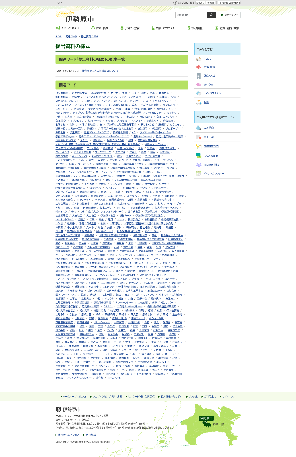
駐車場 (111, 251)
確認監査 (79, 109)
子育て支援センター (66, 160)
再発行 (128, 192)
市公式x (130, 116)
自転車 (59, 358)
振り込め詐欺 (96, 251)
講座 (91, 326)
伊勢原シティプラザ (147, 255)
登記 (165, 366)
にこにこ (158, 168)
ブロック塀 (116, 184)
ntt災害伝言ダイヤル (148, 267)
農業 (143, 152)
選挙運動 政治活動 (66, 140)
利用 (76, 354)
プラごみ (168, 160)
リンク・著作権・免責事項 (141, 396)
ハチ (136, 294)
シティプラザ (125, 255)
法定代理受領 (79, 93)
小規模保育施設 (170, 219)
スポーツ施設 (110, 350)
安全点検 (89, 184)
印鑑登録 (88, 346)
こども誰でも (63, 109)
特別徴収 (129, 310)
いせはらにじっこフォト (68, 101)
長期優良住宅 (63, 366)
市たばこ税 (127, 338)
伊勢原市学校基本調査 (122, 168)
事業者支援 (62, 156)
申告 (118, 366)
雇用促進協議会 (64, 199)
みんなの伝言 (91, 350)
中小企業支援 (74, 227)
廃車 (154, 302)
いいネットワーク (65, 219)
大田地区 (77, 215)
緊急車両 (70, 243)
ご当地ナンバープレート (129, 306)
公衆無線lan (121, 354)
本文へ (59, 3)
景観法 (122, 314)
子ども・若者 (147, 124)
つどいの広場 (152, 156)
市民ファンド (138, 318)
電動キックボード (142, 136)
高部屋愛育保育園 (147, 140)
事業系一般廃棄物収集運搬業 (117, 128)
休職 (141, 310)
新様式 (163, 97)
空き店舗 (100, 199)
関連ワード (71, 36)
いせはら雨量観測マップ (102, 267)
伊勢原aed (151, 211)
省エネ (155, 370)
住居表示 (177, 342)
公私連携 (139, 203)
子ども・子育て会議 (66, 279)
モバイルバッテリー (162, 101)
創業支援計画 (116, 199)
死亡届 (157, 350)
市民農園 (144, 168)
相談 (90, 330)
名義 (152, 93)
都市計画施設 (163, 192)
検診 (82, 326)
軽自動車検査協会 (65, 310)
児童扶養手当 (126, 251)
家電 (154, 235)
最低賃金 (169, 196)
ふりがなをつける (186, 3)
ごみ (58, 255)
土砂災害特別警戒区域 (68, 263)
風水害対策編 (147, 286)
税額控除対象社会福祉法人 (70, 188)
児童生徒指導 (115, 196)
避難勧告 (176, 283)
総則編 (59, 290)
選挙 (181, 196)
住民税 (59, 338)
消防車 (94, 243)
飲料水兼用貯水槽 (168, 271)
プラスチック (85, 164)
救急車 (82, 243)
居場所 (162, 124)
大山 (130, 298)
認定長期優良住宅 (84, 366)
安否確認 (169, 267)
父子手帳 (178, 326)
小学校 (143, 188)
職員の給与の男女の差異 (69, 128)
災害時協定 (126, 267)
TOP (59, 36)
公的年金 (170, 279)
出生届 (152, 342)
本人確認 (161, 362)
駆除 (127, 294)
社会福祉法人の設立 (172, 235)
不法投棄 (148, 283)
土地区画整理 (63, 302)
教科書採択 (151, 219)
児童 (158, 247)
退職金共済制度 (88, 192)
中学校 (59, 223)
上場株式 (120, 176)
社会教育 (150, 184)
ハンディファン (102, 101)
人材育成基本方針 (65, 334)
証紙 (122, 283)
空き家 (156, 196)
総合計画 (113, 334)
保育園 (166, 322)
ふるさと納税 (156, 318)
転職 (118, 294)
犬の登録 (120, 152)
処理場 (59, 377)
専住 (174, 366)
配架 (91, 318)
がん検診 (94, 286)
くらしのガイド (70, 28)
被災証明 (142, 128)
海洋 (71, 164)
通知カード (125, 215)
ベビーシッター (102, 322)
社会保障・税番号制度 (128, 231)
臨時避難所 (62, 259)
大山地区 (91, 215)
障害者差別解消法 (103, 203)
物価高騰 (108, 148)
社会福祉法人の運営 (67, 239)
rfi (134, 132)
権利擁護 (89, 235)
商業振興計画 (89, 176)
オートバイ (170, 354)
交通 (127, 342)
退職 (150, 310)
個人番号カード (104, 231)
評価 (175, 358)
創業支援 (142, 199)
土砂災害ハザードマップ (147, 259)
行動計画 (158, 330)
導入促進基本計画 (151, 180)
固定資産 (168, 370)
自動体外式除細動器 (98, 247)
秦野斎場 (74, 346)
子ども (84, 140)
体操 (98, 298)
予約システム (62, 354)
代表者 (76, 97)
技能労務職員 (63, 251)
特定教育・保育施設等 (100, 109)
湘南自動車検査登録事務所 (161, 306)
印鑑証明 (149, 358)
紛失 (138, 192)
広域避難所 (78, 259)
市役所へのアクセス (68, 435)
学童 (173, 97)
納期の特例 (100, 310)
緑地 (148, 172)
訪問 (144, 326)
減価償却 (139, 366)
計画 (174, 346)
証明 (76, 362)
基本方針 (102, 346)
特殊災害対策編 (127, 286)
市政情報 (197, 28)
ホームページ (114, 377)
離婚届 (169, 227)
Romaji (210, 3)
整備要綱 (168, 120)
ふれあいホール (87, 255)
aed (116, 247)
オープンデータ (104, 172)
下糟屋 (144, 196)
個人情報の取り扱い (172, 396)
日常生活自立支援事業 (68, 235)
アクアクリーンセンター (79, 377)
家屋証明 (79, 370)
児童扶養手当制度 (65, 326)
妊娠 (72, 330)
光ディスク (61, 211)
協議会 (81, 219)
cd (82, 211)
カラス (117, 342)
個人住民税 (172, 310)
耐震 (128, 184)
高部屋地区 (62, 215)
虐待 (140, 247)
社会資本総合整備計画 (129, 172)
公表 (103, 223)
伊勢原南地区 (108, 215)
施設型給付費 (98, 93)
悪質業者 (96, 374)
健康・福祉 (102, 28)
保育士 (133, 152)
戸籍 (58, 116)
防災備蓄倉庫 (63, 267)
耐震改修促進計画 (140, 207)
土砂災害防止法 (117, 263)
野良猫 (92, 124)
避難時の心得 (63, 275)
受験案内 (96, 358)
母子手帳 (60, 330)
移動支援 (144, 346)
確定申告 (79, 283)
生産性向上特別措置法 (68, 184)
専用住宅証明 (63, 370)
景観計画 (86, 314)
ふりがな (172, 112)
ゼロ (156, 160)
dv (82, 160)
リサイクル (148, 294)
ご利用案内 (210, 396)
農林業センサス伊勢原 (68, 168)
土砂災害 (86, 298)
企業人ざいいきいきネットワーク (106, 211)
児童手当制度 (145, 251)
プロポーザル (173, 128)
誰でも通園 (169, 105)
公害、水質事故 (125, 148)
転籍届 (158, 227)
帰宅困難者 (106, 207)
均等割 (161, 334)
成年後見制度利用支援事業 (113, 235)
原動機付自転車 (90, 306)
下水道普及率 (77, 180)
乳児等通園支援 (149, 105)
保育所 (178, 322)
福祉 (58, 350)
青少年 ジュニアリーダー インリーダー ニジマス (104, 136)
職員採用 (124, 358)
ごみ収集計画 (108, 283)
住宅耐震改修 (144, 362)
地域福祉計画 (72, 350)
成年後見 (132, 196)
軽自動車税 (99, 338)
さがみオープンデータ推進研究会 (74, 172)
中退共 (116, 192)
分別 (76, 207)
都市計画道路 (63, 318)
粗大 (160, 203)
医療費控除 (80, 196)
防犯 (69, 358)
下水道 (59, 231)
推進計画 (98, 140)
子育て (122, 330)
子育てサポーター (65, 136)
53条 (149, 192)
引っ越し (60, 346)
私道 (150, 334)
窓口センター (142, 350)
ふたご (111, 326)
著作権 (99, 377)
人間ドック (108, 286)
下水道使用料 (143, 374)
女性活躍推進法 (80, 203)
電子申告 (142, 298)
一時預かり (134, 322)
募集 (107, 180)
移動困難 (131, 227)
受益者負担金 (79, 374)
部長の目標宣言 (87, 223)
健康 (135, 326)
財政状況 (160, 374)
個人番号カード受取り (166, 207)
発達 (149, 247)
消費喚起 (165, 152)
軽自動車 (84, 310)
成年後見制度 (140, 235)
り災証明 (156, 128)
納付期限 (163, 358)
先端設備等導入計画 (126, 180)
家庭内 (101, 160)
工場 (157, 172)
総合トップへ (231, 15)
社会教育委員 (83, 116)
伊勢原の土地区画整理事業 (121, 124)
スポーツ (126, 350)
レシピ (136, 358)
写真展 (134, 314)
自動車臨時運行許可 (67, 306)
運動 (138, 184)
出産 (165, 326)
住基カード (89, 362)
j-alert (79, 271)
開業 (140, 148)
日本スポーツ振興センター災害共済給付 (162, 176)
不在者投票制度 (64, 322)
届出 (134, 354)
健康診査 (124, 326)
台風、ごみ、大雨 (165, 116)
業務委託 (60, 132)
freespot (103, 354)
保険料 (126, 334)
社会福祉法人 (175, 239)
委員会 (120, 243)
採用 (152, 152)
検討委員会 (134, 219)
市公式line (146, 116)
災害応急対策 (95, 290)
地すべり (163, 294)
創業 (130, 199)
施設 (102, 255)
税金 (69, 338)
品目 (151, 203)
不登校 (109, 120)
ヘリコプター (112, 188)
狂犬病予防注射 (82, 152)
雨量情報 (79, 267)
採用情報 (110, 358)
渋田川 (93, 294)
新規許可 (92, 128)
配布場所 (103, 318)
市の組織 (91, 435)
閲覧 (67, 362)
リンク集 (193, 396)
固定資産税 (62, 374)
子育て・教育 (132, 28)
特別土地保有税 (124, 362)
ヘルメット (136, 120)
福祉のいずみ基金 (65, 192)
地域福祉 (142, 243)
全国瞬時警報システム (99, 271)
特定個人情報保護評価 (79, 231)
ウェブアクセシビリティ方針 (107, 396)
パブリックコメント (106, 275)
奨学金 (114, 93)
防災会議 (171, 290)
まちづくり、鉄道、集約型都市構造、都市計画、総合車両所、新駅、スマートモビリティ (118, 112)
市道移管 (139, 334)
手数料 (169, 350)
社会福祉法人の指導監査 (150, 239)
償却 (127, 366)
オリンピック (77, 120)
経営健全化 (129, 188)
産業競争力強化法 (161, 199)
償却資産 (154, 366)
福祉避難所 (168, 255)
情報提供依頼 (120, 132)
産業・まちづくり (165, 28)
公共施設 (88, 354)
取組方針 (170, 247)
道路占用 (162, 251)
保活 (130, 140)
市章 (127, 109)
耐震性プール (146, 271)
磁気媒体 (156, 298)
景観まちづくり (150, 314)
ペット (120, 219)
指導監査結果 (125, 239)
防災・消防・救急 (229, 28)
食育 (146, 322)
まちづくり (117, 346)
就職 (159, 310)
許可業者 (70, 342)
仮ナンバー (167, 302)
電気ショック (62, 247)
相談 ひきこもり (115, 140)
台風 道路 (61, 120)
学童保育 (75, 132)
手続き (155, 326)
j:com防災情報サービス (109, 116)
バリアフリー (105, 366)
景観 (165, 314)
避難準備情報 (63, 286)
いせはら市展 (63, 196)
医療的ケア (153, 120)
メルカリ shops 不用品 (88, 105)
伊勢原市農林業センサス (161, 164)
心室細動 (78, 247)
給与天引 (115, 310)
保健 (111, 255)
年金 (100, 227)
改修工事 (143, 370)
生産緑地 (177, 314)
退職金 (151, 148)
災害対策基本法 (134, 290)
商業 (101, 219)
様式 (98, 314)
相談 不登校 (94, 120)
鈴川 (83, 294)
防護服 (92, 283)
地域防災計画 (154, 290)
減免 (58, 362)
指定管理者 (124, 203)
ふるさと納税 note (117, 105)
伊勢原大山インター (155, 144)
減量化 (106, 342)
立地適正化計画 (141, 160)
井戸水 (119, 271)
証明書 (164, 342)
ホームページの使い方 (74, 396)
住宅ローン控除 (152, 279)
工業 (92, 219)
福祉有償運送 (160, 346)
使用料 (133, 176)
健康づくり (95, 188)
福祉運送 (145, 227)
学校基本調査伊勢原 (95, 168)
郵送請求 (171, 338)
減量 (58, 342)
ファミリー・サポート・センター (155, 132)
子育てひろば (133, 156)
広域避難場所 (96, 259)
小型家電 (70, 255)
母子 (81, 330)
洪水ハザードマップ (66, 294)
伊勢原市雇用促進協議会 (149, 215)
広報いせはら (119, 318)
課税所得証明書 (102, 302)
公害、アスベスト (167, 148)
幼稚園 (135, 279)
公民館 (162, 184)
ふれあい (121, 207)
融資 (58, 243)
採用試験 (81, 358)
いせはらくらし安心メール (144, 263)
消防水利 (60, 124)
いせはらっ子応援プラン (153, 275)
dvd (73, 211)
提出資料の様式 (89, 36)
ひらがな (200, 3)
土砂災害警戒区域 (94, 263)
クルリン (108, 306)
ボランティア (84, 199)
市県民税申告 (63, 283)
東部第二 (170, 298)
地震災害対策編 (167, 286)
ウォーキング (62, 152)
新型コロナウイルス (102, 156)
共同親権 (150, 97)
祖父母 (171, 168)
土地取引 (60, 314)
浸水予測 (107, 294)
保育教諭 (164, 93)
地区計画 (79, 318)
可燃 (67, 207)
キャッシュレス (79, 156)
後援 (143, 93)
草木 (134, 105)
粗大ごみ (134, 283)
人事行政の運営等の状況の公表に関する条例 (148, 223)
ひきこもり (176, 124)
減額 (112, 370)
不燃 (58, 207)
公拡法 (73, 314)
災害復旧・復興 (75, 290)
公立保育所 (62, 93)
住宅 (122, 370)
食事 (99, 330)
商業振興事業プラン (66, 176)
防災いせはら (170, 263)
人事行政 (115, 223)
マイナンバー (151, 231)
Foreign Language (229, 3)
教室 (100, 326)
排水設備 (110, 374)
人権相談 (122, 120)
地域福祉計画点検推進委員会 (168, 243)
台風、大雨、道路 (143, 109)
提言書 (68, 116)
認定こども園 (120, 279)
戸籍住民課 (83, 322)
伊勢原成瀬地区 (170, 211)
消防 (72, 124)
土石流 (73, 298)
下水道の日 (95, 180)
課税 (119, 227)
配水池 (131, 271)
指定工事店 (126, 374)
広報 (87, 101)
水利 (81, 124)
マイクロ (60, 164)
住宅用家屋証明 (97, 370)
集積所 (59, 227)
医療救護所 (89, 207)
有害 (169, 203)
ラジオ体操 (93, 148)
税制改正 (143, 338)
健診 (119, 156)
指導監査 (108, 239)
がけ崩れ (177, 294)
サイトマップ (228, 396)
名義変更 (143, 302)
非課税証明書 (82, 302)
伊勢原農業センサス (132, 164)
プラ (178, 203)
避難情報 (79, 286)
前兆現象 (60, 298)
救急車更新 (97, 196)
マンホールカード (119, 160)
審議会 (131, 346)
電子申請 (146, 354)
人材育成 (144, 330)
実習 (124, 93)
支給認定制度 (127, 275)
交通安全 (79, 251)
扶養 (109, 227)
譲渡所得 (106, 176)
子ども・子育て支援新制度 (95, 279)
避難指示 (162, 283)
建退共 (105, 192)
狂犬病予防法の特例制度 (69, 148)
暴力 (91, 160)
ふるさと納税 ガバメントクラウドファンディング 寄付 (112, 97)
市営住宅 (128, 247)
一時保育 (119, 322)
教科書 (71, 223)
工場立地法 (62, 203)
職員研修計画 (87, 334)
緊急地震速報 (63, 271)
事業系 (82, 342)
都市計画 (139, 342)
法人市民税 (82, 338)
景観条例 (110, 314)
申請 (118, 109)
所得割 (172, 334)
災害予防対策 (114, 290)
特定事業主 (174, 330)
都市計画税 (105, 362)
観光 (121, 298)
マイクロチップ (103, 152)
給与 (132, 330)
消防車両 (107, 243)
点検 (130, 243)
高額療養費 (102, 164)
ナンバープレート (124, 302)
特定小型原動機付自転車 (169, 136)
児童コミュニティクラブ (96, 132)
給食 (156, 322)
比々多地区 (134, 211)
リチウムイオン (63, 105)
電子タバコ (120, 101)
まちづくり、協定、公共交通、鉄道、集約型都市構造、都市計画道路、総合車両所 (98, 144)
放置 (158, 354)
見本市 (90, 227)
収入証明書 (178, 251)
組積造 (102, 184)
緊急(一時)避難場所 (119, 259)
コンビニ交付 (159, 188)
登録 (101, 334)
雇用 (110, 219)
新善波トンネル (165, 109)
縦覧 (115, 164)
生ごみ (94, 342)
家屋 (131, 370)
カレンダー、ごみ (139, 101)
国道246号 (62, 112)
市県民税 (157, 338)
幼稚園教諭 (62, 97)
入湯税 (113, 338)
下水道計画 (176, 374)
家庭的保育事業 (83, 275)
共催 (133, 93)
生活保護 (60, 180)
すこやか (109, 298)
